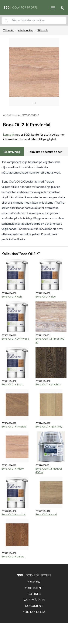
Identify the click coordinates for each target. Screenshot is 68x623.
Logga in (8, 134)
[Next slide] (62, 72)
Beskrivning (12, 151)
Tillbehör (8, 30)
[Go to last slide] (6, 72)
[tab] (33, 103)
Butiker (34, 593)
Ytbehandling (25, 30)
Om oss (34, 581)
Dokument (34, 605)
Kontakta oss (34, 611)
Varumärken (34, 599)
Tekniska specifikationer (45, 151)
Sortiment (34, 587)
